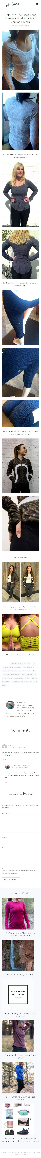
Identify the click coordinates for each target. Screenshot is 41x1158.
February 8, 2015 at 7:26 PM (19, 767)
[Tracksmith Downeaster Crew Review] (18, 1036)
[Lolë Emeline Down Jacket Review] (18, 1078)
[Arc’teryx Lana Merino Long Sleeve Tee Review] (18, 914)
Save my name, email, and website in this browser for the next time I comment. (19, 872)
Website (4, 858)
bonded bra (27, 671)
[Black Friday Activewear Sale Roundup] (18, 995)
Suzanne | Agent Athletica (19, 765)
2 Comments (25, 25)
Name (4, 838)
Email (4, 848)
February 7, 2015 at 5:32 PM (16, 747)
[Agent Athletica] (12, 6)
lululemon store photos (21, 678)
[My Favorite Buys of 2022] (18, 956)
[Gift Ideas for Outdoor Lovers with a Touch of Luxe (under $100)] (18, 1120)
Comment (5, 813)
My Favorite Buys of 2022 (20, 974)
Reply (4, 760)
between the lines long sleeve (20, 663)
